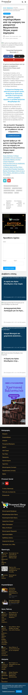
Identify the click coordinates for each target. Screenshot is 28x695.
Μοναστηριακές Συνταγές (9, 467)
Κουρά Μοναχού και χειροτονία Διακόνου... (13, 334)
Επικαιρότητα (7, 188)
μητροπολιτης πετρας (9, 190)
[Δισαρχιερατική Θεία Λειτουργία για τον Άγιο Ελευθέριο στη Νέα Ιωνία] (14, 303)
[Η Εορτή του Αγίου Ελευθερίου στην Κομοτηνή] (14, 354)
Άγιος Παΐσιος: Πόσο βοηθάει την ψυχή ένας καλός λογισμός (14, 628)
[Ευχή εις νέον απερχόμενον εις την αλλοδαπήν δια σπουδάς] (5, 568)
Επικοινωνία (5, 495)
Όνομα (5, 260)
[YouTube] (6, 483)
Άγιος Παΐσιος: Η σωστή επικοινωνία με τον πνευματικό (14, 649)
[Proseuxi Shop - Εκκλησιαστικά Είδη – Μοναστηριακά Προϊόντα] (14, 504)
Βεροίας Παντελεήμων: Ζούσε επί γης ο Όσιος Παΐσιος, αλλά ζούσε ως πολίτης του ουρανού (14, 172)
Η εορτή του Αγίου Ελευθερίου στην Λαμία (13, 283)
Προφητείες (5, 457)
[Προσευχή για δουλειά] (5, 576)
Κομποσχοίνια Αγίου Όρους (10, 517)
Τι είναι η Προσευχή (7, 488)
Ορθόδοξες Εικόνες (7, 537)
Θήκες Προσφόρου (7, 524)
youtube (9, 180)
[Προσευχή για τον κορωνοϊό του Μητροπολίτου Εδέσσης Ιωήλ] (5, 558)
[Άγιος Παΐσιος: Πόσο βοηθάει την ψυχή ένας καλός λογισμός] (5, 635)
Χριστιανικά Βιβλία (7, 534)
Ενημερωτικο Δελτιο (14, 135)
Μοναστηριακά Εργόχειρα (9, 511)
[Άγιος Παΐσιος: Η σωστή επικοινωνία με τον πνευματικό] (5, 651)
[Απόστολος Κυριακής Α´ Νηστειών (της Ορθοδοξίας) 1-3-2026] (5, 589)
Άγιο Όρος (5, 454)
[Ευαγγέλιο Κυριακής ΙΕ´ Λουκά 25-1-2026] (5, 602)
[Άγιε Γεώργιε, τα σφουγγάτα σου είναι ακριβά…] (5, 665)
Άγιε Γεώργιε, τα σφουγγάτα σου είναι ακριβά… (14, 664)
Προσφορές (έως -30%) (8, 544)
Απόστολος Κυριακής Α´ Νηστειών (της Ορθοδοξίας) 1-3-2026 (13, 591)
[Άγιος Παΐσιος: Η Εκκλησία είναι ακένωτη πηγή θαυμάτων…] (5, 618)
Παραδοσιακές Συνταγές (9, 470)
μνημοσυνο (19, 190)
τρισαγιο (17, 192)
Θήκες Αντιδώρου (7, 527)
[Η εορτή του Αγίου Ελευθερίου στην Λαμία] (14, 277)
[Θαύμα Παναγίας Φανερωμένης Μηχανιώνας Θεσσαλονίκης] (5, 677)
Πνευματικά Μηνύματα (8, 444)
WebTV (4, 447)
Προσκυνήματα (6, 460)
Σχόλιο (4, 241)
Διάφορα (4, 440)
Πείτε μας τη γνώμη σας (8, 492)
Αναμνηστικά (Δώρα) (8, 541)
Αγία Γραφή (5, 450)
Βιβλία (4, 474)
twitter (5, 180)
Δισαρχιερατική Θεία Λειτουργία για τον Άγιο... (14, 309)
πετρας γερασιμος (8, 192)
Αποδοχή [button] (19, 691)
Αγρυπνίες (5, 464)
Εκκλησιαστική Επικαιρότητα (11, 185)
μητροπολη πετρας (17, 188)
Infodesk (7, 36)
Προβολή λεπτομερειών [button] (8, 691)
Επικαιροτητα (10, 7)
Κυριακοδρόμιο (6, 437)
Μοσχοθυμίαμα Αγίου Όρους (10, 514)
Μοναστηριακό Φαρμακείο (9, 531)
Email (15, 260)
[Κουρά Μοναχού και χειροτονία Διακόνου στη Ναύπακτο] (14, 328)
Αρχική (4, 7)
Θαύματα (4, 434)
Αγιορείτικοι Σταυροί (7, 521)
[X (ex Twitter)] (3, 483)
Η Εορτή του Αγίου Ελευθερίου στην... (11, 360)
